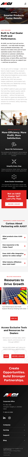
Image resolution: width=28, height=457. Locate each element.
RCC (9, 455)
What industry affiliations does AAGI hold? (11, 263)
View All (14, 318)
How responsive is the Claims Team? (10, 246)
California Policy (7, 452)
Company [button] (6, 425)
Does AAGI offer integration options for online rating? (13, 255)
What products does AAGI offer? (12, 238)
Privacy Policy (16, 450)
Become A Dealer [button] (14, 204)
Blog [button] (5, 440)
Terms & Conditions (8, 450)
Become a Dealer (18, 356)
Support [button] (6, 435)
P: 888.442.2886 (8, 412)
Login (6, 356)
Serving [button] (6, 430)
